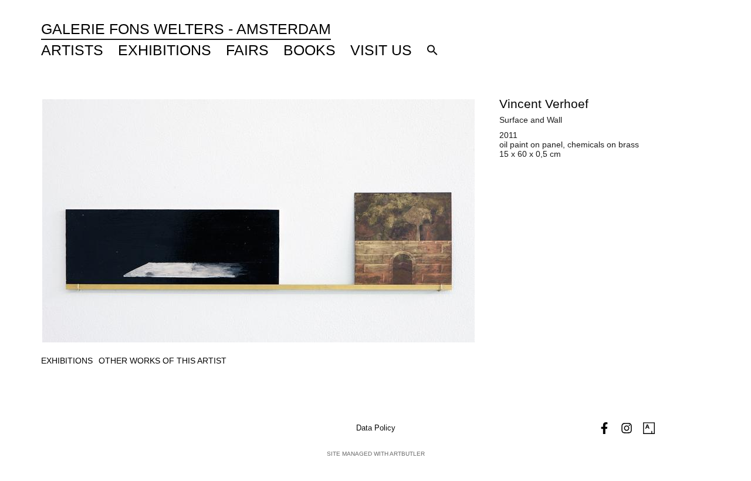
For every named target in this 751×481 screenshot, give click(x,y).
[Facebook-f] (604, 428)
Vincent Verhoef (543, 103)
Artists (72, 50)
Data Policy (375, 427)
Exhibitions (164, 50)
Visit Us (381, 50)
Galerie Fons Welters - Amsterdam (186, 29)
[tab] (67, 361)
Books (309, 50)
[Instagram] (626, 428)
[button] (432, 50)
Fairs (247, 50)
